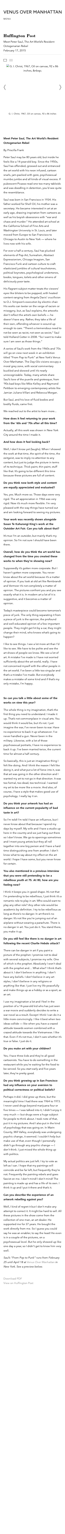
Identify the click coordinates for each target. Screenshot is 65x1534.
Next (60, 87)
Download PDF (12, 1278)
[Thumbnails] (11, 60)
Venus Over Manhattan (41, 1262)
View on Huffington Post (18, 1283)
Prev (4, 87)
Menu (7, 19)
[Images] (5, 60)
